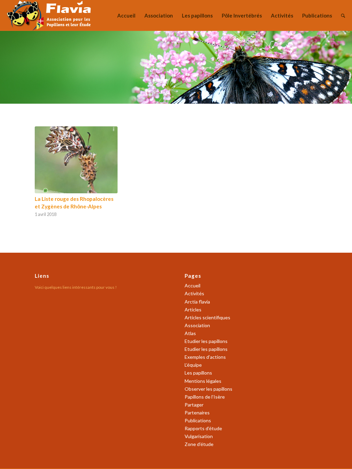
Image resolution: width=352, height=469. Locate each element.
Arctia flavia (197, 302)
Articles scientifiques (207, 317)
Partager (194, 405)
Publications (198, 420)
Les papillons (198, 373)
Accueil (192, 285)
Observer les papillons (208, 389)
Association (197, 325)
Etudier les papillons (206, 341)
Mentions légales (203, 381)
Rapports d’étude (203, 428)
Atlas (190, 333)
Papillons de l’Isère (205, 397)
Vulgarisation (199, 436)
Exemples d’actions (205, 357)
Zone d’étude (199, 444)
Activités (194, 293)
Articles (193, 309)
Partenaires (197, 412)
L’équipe (193, 365)
